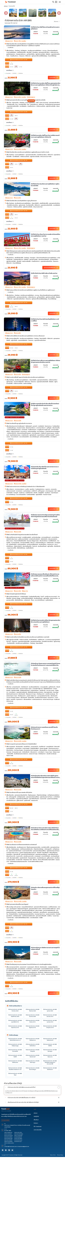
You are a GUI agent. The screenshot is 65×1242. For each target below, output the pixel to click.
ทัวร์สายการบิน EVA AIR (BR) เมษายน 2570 (50, 1021)
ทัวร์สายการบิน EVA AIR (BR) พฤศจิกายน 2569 (15, 1015)
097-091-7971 (17, 1138)
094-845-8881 (7, 1138)
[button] (32, 1087)
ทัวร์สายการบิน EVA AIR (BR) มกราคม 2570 (50, 1015)
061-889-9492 (17, 1137)
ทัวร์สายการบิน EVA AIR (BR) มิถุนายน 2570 (32, 1026)
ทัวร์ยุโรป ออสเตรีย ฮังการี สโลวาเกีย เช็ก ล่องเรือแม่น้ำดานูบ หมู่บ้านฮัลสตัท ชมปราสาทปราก (45, 404)
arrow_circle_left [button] (6, 13)
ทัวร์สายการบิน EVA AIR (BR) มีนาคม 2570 (32, 1021)
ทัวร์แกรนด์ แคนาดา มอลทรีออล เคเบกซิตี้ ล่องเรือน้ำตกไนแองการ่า (44, 728)
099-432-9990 (7, 1132)
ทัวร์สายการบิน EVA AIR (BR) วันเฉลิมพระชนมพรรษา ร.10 (15, 1068)
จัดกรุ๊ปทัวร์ (36, 1116)
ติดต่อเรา (36, 1123)
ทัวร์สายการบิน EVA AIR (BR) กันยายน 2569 (32, 1010)
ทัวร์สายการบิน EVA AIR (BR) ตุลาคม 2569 (50, 1010)
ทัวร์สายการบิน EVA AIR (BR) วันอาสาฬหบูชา (32, 1068)
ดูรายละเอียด (53, 77)
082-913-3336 (7, 1134)
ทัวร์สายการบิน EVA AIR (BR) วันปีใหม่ (50, 1045)
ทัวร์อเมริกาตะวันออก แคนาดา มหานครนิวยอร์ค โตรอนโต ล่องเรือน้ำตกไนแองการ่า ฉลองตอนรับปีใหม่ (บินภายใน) (45, 664)
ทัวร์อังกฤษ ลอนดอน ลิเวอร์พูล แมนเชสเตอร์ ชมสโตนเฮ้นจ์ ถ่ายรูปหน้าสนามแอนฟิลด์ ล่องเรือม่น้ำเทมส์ (45, 515)
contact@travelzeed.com (10, 1146)
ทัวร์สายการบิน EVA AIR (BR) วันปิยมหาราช (32, 1039)
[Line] (2, 1150)
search (53, 2)
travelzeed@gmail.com (23, 1146)
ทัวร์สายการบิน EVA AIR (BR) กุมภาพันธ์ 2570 (15, 1021)
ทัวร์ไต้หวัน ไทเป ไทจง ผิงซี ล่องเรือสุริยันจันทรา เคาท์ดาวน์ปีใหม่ (45, 320)
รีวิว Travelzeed (37, 1126)
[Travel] (10, 2)
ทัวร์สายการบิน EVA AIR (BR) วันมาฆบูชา (50, 1050)
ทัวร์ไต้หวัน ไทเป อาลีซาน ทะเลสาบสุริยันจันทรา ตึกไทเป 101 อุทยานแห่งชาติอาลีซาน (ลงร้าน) (45, 361)
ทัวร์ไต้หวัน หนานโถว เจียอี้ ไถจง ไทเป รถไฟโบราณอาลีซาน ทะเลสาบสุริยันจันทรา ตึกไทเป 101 (45, 136)
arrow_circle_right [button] (59, 13)
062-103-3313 (7, 1135)
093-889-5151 (7, 1137)
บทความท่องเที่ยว (38, 1130)
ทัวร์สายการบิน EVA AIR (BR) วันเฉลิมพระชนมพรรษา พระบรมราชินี (50, 1062)
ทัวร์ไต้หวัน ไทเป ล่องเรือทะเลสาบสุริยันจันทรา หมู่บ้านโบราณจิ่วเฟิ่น (45, 185)
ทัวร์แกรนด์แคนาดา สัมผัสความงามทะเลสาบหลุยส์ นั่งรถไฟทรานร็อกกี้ (45, 948)
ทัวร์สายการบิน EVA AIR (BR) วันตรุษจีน (32, 1050)
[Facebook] (5, 1150)
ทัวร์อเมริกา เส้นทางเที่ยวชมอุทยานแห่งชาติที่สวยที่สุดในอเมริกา (45, 888)
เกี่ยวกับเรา (36, 1120)
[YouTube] (12, 1150)
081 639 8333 (17, 1141)
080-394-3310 (7, 1140)
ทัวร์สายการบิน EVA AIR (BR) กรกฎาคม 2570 (50, 1026)
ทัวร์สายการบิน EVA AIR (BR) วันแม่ (15, 1074)
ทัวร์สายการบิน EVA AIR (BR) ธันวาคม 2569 (32, 1015)
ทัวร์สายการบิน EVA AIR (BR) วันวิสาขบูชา (32, 1061)
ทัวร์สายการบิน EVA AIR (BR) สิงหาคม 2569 (15, 1010)
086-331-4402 (17, 1135)
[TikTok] (9, 1150)
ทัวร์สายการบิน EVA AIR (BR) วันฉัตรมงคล (15, 1061)
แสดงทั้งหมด (10, 70)
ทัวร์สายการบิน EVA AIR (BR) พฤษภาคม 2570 (15, 1026)
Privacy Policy (60, 1155)
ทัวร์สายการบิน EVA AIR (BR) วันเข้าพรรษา (50, 1068)
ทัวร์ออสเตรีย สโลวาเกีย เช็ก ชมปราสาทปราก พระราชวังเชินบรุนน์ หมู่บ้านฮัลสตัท (45, 467)
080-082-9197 (17, 1134)
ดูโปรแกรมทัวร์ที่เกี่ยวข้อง (51, 268)
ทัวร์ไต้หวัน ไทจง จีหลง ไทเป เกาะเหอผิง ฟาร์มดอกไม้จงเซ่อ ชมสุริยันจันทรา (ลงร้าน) (45, 235)
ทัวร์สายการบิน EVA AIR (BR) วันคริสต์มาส (32, 1045)
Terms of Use (53, 1155)
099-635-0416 (7, 1141)
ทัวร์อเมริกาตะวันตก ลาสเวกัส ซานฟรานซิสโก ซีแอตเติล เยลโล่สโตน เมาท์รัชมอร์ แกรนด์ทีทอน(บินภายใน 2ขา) (45, 828)
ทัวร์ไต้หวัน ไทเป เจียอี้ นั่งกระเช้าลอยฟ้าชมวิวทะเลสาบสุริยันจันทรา (45, 28)
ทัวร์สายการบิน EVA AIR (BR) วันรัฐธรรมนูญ (15, 1045)
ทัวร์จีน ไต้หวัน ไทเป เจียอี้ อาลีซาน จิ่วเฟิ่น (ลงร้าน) (44, 273)
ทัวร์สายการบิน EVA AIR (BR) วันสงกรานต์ (32, 1056)
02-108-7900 (7, 1130)
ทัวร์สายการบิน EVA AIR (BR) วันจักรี (15, 1056)
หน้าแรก (6, 6)
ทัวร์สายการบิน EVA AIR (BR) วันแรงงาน (50, 1056)
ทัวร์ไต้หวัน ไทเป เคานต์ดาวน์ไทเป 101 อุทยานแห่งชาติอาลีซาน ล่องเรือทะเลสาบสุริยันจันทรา (45, 621)
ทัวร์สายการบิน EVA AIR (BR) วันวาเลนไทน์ (15, 1050)
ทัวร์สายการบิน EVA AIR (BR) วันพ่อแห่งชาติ (50, 1039)
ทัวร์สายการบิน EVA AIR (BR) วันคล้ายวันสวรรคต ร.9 (15, 1039)
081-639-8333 (17, 1140)
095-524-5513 (16, 1132)
